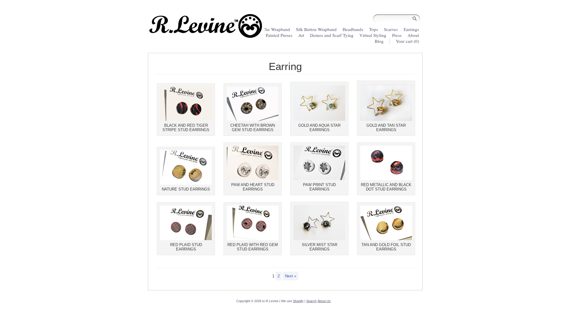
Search (311, 301)
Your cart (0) (407, 41)
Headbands (353, 29)
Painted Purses (279, 35)
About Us (324, 301)
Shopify (298, 301)
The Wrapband (276, 29)
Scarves (391, 29)
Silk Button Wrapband (316, 29)
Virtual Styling (373, 35)
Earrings (411, 29)
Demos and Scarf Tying (331, 35)
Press (397, 35)
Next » (290, 276)
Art (301, 35)
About (413, 35)
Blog (379, 41)
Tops (373, 29)
